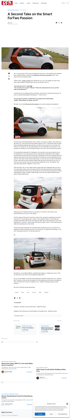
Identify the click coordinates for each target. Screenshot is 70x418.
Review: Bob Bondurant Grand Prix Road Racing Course (17, 397)
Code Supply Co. (15, 415)
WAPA (40, 292)
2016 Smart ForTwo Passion (31, 104)
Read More (29, 372)
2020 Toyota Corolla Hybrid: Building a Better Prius (51, 370)
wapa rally (46, 292)
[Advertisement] (35, 37)
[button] (67, 404)
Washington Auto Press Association (42, 75)
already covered (26, 80)
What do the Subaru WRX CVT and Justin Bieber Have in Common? (17, 364)
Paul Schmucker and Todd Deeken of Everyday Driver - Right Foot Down (38, 311)
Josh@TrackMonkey (9, 403)
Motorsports (12, 394)
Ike (11, 22)
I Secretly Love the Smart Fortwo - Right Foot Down (32, 306)
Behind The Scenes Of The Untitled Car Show (47, 328)
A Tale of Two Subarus (28, 327)
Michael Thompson (8, 371)
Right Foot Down (7, 412)
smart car (34, 292)
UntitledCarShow (45, 326)
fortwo (22, 292)
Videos (14, 361)
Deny (51, 414)
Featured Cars (25, 326)
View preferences (62, 414)
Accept (40, 414)
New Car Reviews (11, 10)
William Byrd (42, 377)
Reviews (17, 10)
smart (28, 292)
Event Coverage (5, 394)
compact (16, 292)
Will (31, 86)
